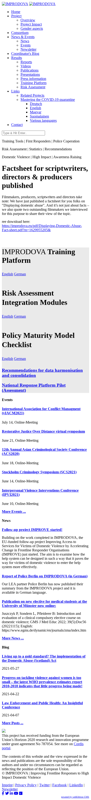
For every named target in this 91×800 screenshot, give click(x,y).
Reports (26, 62)
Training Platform (33, 83)
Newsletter (28, 49)
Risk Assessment (33, 87)
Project (16, 16)
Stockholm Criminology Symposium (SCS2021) (39, 472)
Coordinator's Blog (25, 54)
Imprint (7, 785)
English (35, 108)
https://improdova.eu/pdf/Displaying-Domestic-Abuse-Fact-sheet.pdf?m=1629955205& (42, 228)
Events (26, 45)
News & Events (23, 37)
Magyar (35, 112)
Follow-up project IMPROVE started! (32, 530)
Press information (33, 79)
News (25, 41)
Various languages (43, 120)
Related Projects (32, 95)
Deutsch (36, 104)
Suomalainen (39, 116)
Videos (26, 66)
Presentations (30, 74)
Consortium (19, 33)
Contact (17, 125)
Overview (28, 20)
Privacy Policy (26, 785)
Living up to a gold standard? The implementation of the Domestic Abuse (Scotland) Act (43, 658)
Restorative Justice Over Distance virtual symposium (43, 431)
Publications (29, 70)
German (20, 274)
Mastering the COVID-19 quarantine (48, 100)
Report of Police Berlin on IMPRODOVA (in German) (45, 576)
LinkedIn (76, 785)
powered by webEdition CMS (75, 797)
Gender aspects (32, 28)
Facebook (59, 785)
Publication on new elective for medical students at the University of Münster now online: (44, 603)
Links (15, 91)
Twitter (44, 785)
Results (16, 58)
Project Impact (31, 24)
